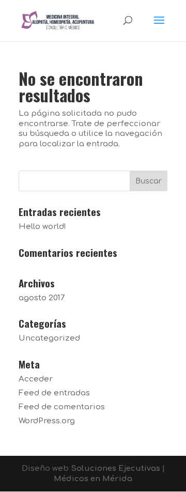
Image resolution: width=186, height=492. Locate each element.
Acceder (36, 379)
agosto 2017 (42, 298)
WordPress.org (47, 421)
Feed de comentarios (62, 407)
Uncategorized (49, 338)
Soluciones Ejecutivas (115, 468)
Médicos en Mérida (93, 478)
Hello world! (42, 226)
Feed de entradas (54, 393)
